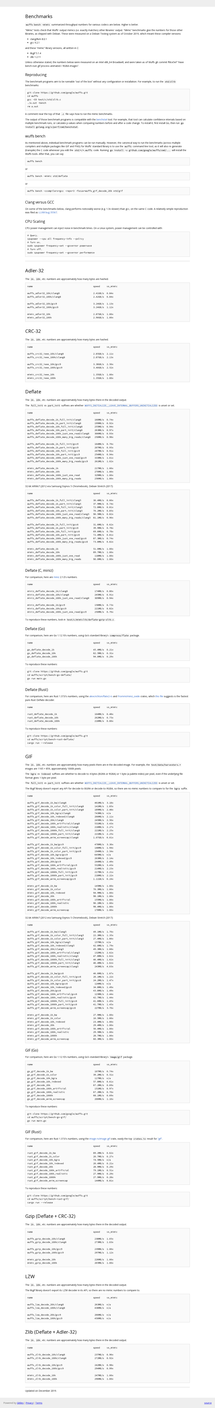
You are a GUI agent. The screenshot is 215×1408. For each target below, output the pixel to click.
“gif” (160, 1138)
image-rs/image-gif (99, 1138)
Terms (38, 1402)
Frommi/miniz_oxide (129, 696)
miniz (56, 577)
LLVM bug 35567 (48, 212)
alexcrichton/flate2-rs (100, 696)
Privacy (29, 1402)
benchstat (101, 119)
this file (159, 696)
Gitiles (20, 1402)
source (208, 1402)
